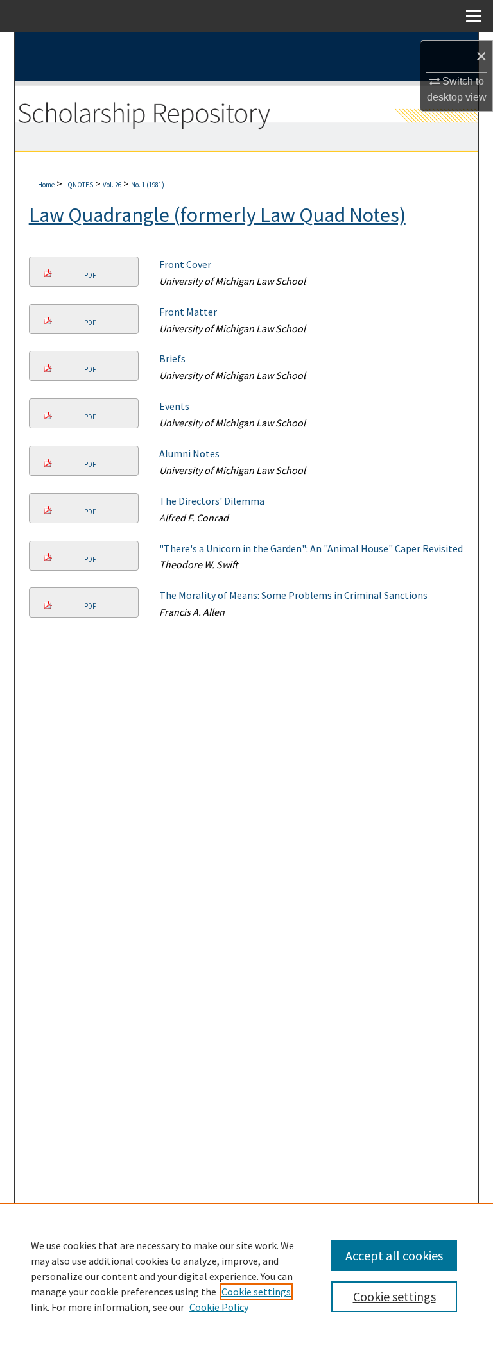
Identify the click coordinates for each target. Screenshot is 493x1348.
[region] (246, 1275)
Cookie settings (256, 1291)
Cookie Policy (218, 1307)
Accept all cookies (394, 1255)
